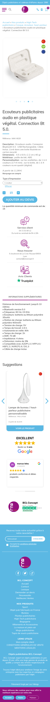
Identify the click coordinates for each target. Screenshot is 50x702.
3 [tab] (24, 101)
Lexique (25, 589)
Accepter (8, 698)
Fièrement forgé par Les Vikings (25, 684)
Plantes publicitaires (25, 615)
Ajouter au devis (20, 199)
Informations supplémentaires (25, 297)
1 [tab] (16, 101)
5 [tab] (32, 101)
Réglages (33, 698)
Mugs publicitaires (25, 630)
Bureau (25, 613)
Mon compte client (25, 642)
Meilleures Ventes (25, 598)
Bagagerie (25, 621)
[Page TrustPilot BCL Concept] (25, 507)
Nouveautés (25, 595)
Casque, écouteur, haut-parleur (31, 25)
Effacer (8, 186)
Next (47, 401)
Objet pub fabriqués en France (25, 610)
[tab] (25, 297)
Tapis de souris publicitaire (25, 633)
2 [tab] (20, 101)
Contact (25, 586)
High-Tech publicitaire (25, 618)
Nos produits (18, 22)
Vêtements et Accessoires (25, 624)
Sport (25, 607)
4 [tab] (28, 101)
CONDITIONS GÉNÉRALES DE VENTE (25, 645)
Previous (3, 401)
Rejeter (20, 698)
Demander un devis (25, 592)
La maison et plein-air (25, 627)
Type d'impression (12, 178)
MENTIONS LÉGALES (25, 648)
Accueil (6, 22)
